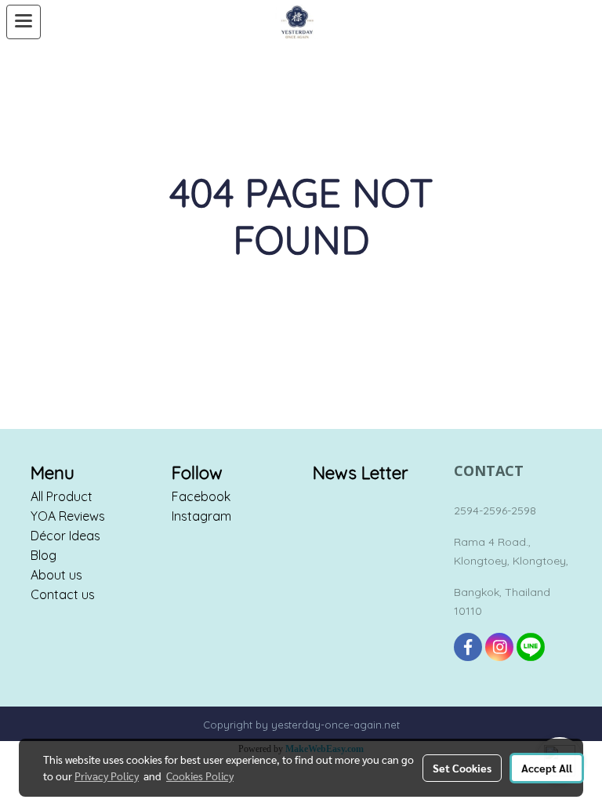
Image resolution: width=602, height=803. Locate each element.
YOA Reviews (68, 516)
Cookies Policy (200, 775)
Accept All (546, 768)
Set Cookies (462, 768)
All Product (61, 496)
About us (56, 575)
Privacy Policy (106, 775)
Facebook (201, 496)
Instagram (201, 516)
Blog (43, 555)
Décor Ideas (65, 535)
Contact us (63, 594)
